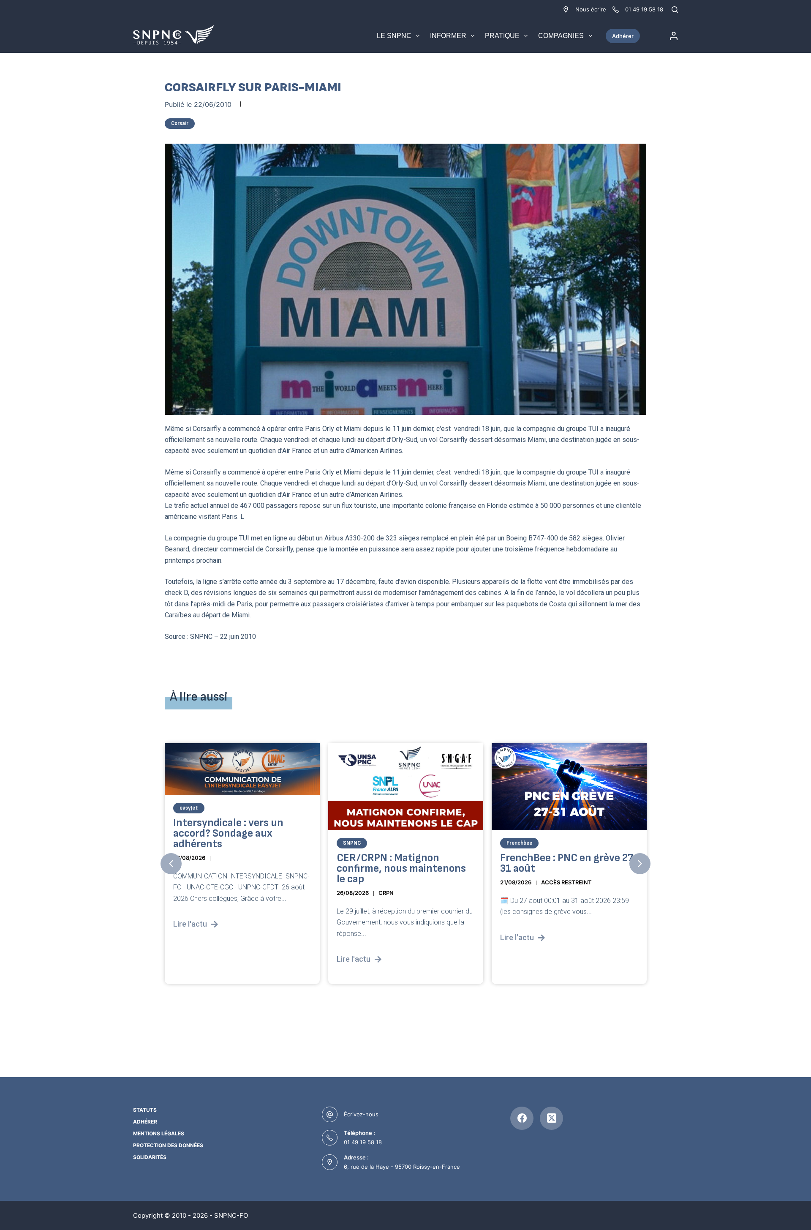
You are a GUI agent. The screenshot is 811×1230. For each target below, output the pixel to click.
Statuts (145, 1110)
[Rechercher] (675, 9)
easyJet (189, 808)
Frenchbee (519, 843)
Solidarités (149, 1157)
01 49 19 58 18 (363, 1142)
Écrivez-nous (361, 1114)
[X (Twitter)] (551, 1118)
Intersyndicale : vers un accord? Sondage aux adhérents (228, 833)
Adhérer (623, 36)
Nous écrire (590, 9)
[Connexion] (673, 36)
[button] (171, 863)
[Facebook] (521, 1118)
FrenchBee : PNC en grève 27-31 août (568, 863)
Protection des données (168, 1145)
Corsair (179, 123)
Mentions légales (158, 1133)
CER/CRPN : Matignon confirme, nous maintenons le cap (401, 868)
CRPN (386, 892)
